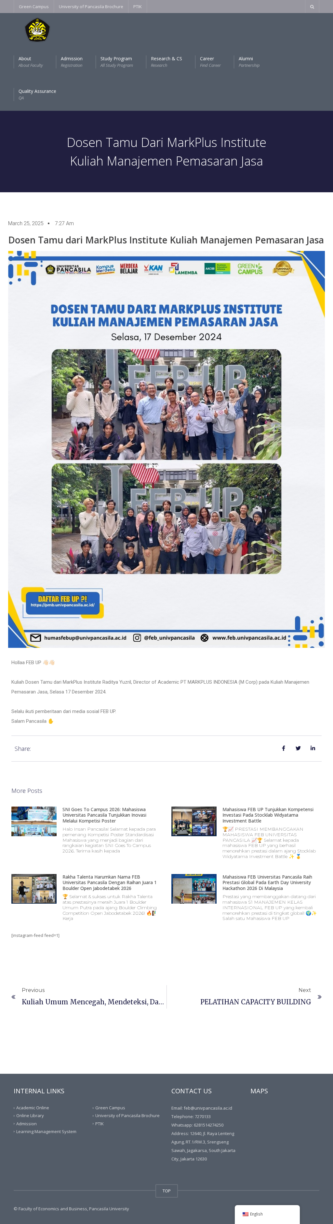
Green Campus (34, 6)
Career (210, 61)
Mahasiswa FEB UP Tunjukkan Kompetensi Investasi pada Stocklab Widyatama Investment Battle (267, 815)
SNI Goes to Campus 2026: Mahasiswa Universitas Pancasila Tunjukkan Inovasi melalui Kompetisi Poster (104, 815)
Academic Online (32, 1108)
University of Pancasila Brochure (91, 6)
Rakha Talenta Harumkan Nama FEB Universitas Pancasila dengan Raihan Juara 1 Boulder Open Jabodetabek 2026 (109, 882)
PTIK (137, 6)
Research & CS (166, 61)
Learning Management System (46, 1131)
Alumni (249, 61)
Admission (72, 61)
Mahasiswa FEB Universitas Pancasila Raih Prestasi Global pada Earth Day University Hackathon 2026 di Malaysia (267, 882)
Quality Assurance (37, 94)
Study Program (116, 61)
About (31, 61)
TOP (167, 1191)
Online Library (30, 1115)
